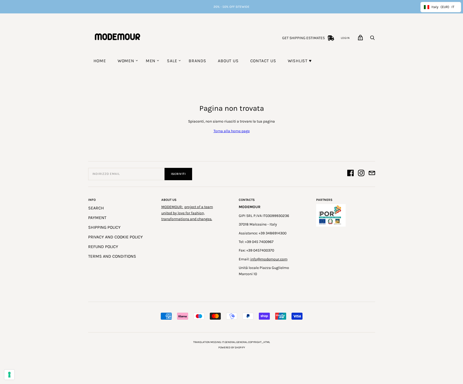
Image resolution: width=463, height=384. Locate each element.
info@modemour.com (268, 259)
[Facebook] (350, 174)
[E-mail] (372, 174)
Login (345, 38)
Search (96, 208)
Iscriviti (178, 174)
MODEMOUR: (172, 207)
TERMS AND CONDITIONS (112, 256)
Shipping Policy (104, 227)
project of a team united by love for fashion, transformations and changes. (187, 213)
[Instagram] (361, 174)
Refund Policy (103, 246)
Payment (97, 217)
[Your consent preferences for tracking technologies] (9, 375)
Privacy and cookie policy (115, 236)
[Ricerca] (372, 39)
